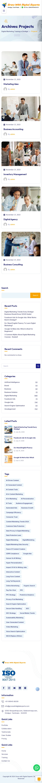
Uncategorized (9, 409)
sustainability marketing (14, 618)
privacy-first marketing (14, 599)
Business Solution (10, 392)
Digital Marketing (10, 396)
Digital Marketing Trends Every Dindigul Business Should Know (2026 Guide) (19, 313)
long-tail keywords (13, 581)
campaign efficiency (13, 512)
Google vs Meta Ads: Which (24, 457)
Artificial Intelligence (12, 382)
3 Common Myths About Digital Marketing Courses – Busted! (19, 336)
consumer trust (11, 517)
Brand (6, 386)
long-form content (13, 576)
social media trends (27, 613)
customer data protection (15, 526)
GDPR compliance (12, 554)
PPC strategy (11, 595)
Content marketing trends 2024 (17, 522)
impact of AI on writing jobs (16, 567)
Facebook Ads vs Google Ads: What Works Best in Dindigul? (20, 318)
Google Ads (8, 402)
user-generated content (15, 622)
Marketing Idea (11, 84)
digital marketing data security (17, 544)
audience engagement (24, 503)
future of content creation (15, 549)
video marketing (12, 627)
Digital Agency (11, 219)
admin (12, 89)
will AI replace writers (14, 636)
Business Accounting (13, 129)
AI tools (9, 503)
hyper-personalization (14, 563)
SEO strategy (11, 613)
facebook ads (9, 399)
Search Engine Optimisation (14, 406)
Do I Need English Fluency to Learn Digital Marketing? (20, 324)
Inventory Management (15, 174)
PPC (21, 590)
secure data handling (14, 608)
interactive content (13, 572)
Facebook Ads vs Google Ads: (25, 438)
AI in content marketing (14, 494)
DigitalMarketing (28, 540)
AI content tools (12, 489)
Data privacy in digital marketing (17, 531)
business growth (27, 508)
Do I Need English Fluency (23, 448)
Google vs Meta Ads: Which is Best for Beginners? (18, 330)
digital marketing (12, 540)
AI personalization (27, 499)
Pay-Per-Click (11, 590)
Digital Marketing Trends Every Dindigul (25, 428)
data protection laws (13, 535)
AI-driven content (12, 480)
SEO (27, 608)
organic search (29, 586)
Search (4, 288)
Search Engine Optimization (16, 604)
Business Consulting (13, 264)
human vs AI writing (13, 558)
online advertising (12, 586)
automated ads (11, 508)
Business (7, 389)
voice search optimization (15, 631)
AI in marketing (11, 499)
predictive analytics (27, 595)
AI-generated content (14, 485)
